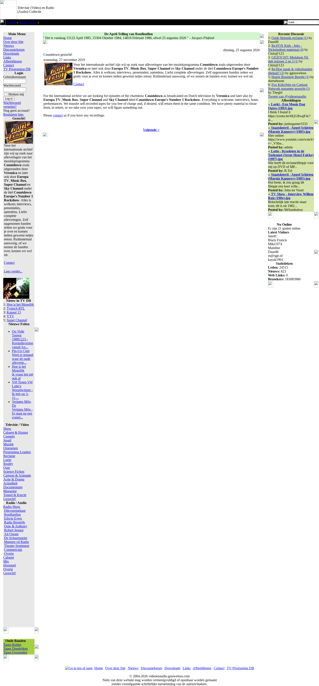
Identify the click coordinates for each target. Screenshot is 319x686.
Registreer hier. (13, 114)
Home (11, 22)
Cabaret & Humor (15, 432)
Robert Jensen (13, 530)
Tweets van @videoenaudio (287, 96)
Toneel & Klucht (14, 495)
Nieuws (8, 46)
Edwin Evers (13, 518)
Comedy (9, 436)
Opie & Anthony (15, 526)
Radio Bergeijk (14, 522)
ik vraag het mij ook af (22, 372)
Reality (8, 464)
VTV (10, 316)
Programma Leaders (17, 452)
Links (7, 57)
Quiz (6, 467)
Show (7, 428)
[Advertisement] (268, 9)
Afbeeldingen (12, 61)
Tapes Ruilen (12, 645)
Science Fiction (13, 471)
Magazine (10, 491)
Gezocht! (9, 499)
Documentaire (13, 487)
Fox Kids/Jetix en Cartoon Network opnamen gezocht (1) (289, 86)
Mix (6, 561)
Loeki (7, 460)
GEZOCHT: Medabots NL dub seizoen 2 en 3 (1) (288, 59)
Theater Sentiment (16, 546)
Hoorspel (9, 565)
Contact (8, 65)
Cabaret (8, 557)
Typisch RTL (16, 308)
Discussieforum (14, 49)
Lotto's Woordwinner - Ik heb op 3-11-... (22, 390)
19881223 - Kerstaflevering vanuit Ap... (22, 339)
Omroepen (10, 448)
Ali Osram (11, 534)
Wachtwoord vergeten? (12, 104)
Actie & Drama (13, 479)
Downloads (11, 53)
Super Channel (17, 320)
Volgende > (151, 130)
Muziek (8, 444)
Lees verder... (13, 271)
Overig (9, 553)
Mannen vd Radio (16, 542)
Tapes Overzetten (15, 652)
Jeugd (7, 440)
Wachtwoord (12, 85)
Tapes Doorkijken (15, 648)
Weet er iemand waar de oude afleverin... (22, 356)
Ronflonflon (12, 514)
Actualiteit (10, 483)
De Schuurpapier (15, 538)
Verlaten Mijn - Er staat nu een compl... (22, 409)
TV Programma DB (17, 69)
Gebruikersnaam (14, 77)
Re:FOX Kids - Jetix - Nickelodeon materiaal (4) (286, 47)
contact (58, 115)
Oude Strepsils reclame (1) (289, 38)
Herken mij (16, 94)
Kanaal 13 (14, 312)
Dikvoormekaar (15, 510)
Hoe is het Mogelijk (20, 304)
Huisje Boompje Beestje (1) (290, 77)
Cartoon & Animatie (17, 475)
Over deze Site (13, 42)
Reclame (9, 456)
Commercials (13, 549)
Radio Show (27, 22)
